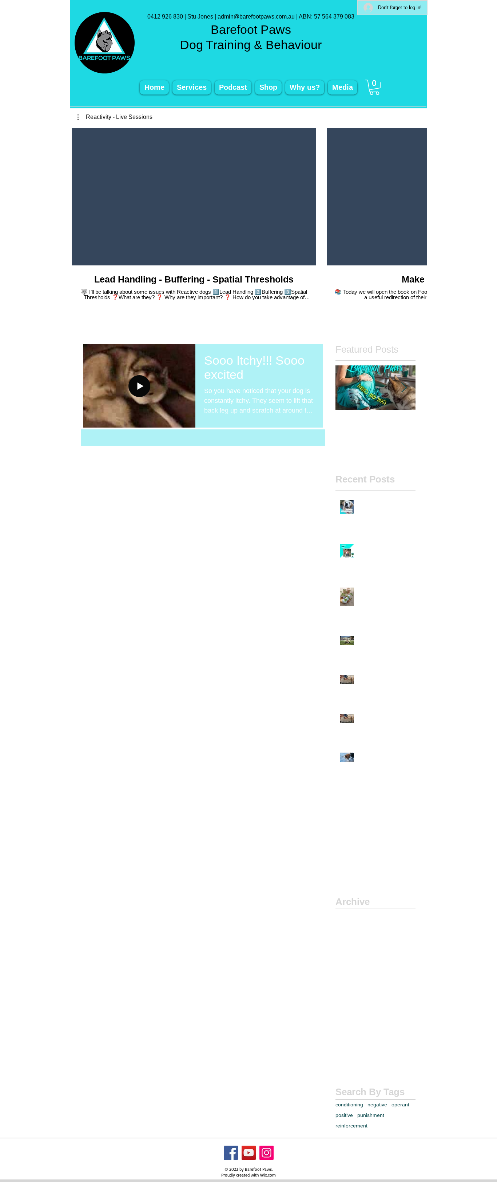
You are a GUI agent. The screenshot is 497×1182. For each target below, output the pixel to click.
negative (377, 1104)
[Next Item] (404, 388)
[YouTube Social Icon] (249, 1153)
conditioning (349, 1104)
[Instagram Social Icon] (266, 1153)
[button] (374, 87)
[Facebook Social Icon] (231, 1153)
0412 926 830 (165, 16)
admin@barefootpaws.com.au (256, 16)
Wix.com (268, 1175)
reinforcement (351, 1126)
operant (400, 1104)
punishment (370, 1115)
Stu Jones (200, 16)
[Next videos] (417, 195)
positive (344, 1115)
